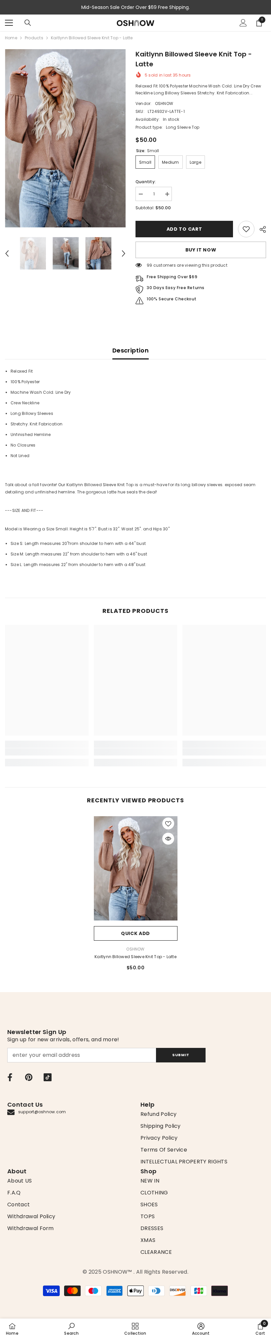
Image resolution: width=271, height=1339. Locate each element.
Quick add (135, 933)
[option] (65, 138)
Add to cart (184, 229)
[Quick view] (168, 839)
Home (11, 38)
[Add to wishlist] (168, 823)
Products (34, 38)
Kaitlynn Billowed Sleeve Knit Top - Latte (135, 956)
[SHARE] (260, 229)
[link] (246, 229)
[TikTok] (48, 1077)
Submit (180, 1054)
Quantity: (146, 181)
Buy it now (200, 250)
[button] (7, 253)
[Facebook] (10, 1077)
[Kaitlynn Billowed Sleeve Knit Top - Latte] (135, 868)
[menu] (9, 23)
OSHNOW (164, 103)
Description (130, 350)
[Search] (28, 23)
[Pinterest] (29, 1077)
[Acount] (243, 22)
